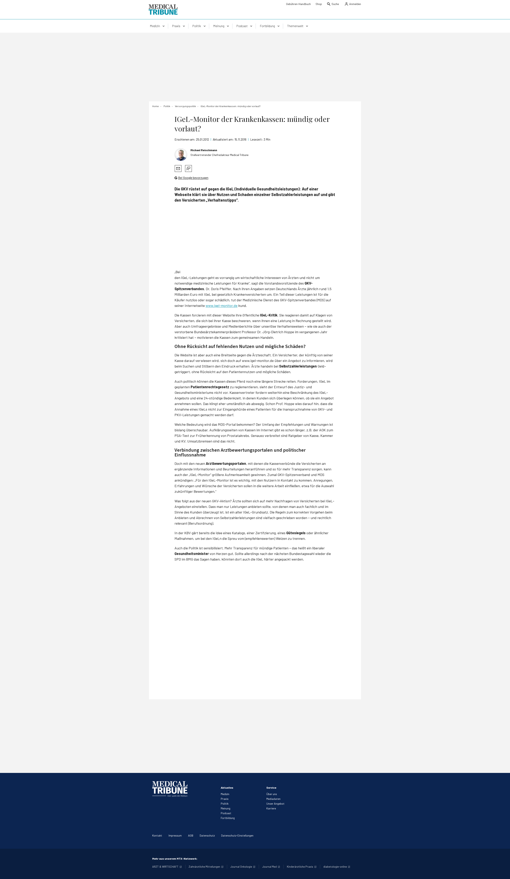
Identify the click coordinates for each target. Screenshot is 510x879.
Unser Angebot (275, 803)
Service (271, 787)
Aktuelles (227, 787)
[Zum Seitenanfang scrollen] (503, 872)
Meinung (225, 808)
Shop (319, 4)
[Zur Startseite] (163, 9)
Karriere (271, 808)
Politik (225, 803)
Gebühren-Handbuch (298, 4)
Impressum (175, 835)
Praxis (225, 798)
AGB (190, 835)
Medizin (225, 794)
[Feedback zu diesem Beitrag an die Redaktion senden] (188, 168)
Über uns (271, 794)
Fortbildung (228, 818)
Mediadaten (273, 798)
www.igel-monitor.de (221, 305)
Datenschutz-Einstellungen (237, 835)
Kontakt (157, 835)
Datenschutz (207, 835)
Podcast (226, 813)
